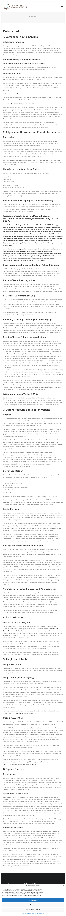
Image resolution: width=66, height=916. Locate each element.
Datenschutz (35, 913)
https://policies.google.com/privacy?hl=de (36, 762)
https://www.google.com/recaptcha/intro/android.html (19, 764)
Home (29, 19)
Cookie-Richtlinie (26, 913)
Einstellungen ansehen (33, 909)
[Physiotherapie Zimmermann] (15, 6)
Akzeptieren (33, 900)
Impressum (41, 913)
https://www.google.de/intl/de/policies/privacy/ (22, 713)
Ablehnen (33, 905)
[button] (63, 886)
